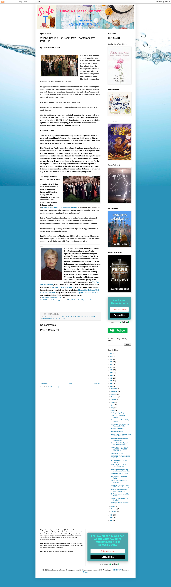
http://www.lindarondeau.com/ (52, 297)
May (112, 408)
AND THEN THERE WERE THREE (119, 416)
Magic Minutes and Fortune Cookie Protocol (119, 439)
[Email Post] (45, 314)
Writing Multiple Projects (118, 413)
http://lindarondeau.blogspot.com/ (79, 300)
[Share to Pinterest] (58, 314)
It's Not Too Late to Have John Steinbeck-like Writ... (120, 425)
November (114, 391)
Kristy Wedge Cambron (51, 317)
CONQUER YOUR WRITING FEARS (120, 457)
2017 (111, 378)
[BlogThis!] (51, 314)
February (114, 509)
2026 (111, 354)
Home (70, 384)
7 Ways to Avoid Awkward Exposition (119, 481)
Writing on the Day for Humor (120, 503)
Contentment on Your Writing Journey (120, 421)
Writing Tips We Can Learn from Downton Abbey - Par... (120, 470)
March (113, 506)
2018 (111, 375)
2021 (111, 367)
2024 (111, 359)
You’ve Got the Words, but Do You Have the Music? (120, 444)
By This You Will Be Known (119, 474)
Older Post (97, 384)
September (114, 397)
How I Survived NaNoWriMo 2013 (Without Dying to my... (120, 486)
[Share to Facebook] (55, 314)
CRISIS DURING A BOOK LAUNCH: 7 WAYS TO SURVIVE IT (119, 449)
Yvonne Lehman (63, 319)
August (113, 400)
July (112, 402)
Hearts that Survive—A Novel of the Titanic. (59, 208)
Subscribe (119, 315)
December (114, 389)
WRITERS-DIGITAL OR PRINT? (119, 461)
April (113, 410)
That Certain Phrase (117, 431)
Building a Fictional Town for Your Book (120, 499)
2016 (111, 381)
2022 (111, 365)
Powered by (113, 322)
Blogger (85, 572)
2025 (111, 356)
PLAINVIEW (117, 570)
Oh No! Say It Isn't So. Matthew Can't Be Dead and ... (120, 466)
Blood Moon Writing (117, 453)
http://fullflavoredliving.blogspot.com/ (52, 300)
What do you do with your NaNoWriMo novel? (119, 490)
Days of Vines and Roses (86, 293)
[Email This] (49, 314)
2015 (111, 384)
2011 (111, 520)
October (113, 394)
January (114, 511)
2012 (111, 518)
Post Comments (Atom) (55, 387)
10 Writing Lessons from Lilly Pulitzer (120, 495)
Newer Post (44, 384)
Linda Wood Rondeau (64, 317)
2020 (111, 370)
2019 (111, 373)
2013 (111, 515)
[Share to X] (53, 314)
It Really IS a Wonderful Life (62, 287)
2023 (111, 362)
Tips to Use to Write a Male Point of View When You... (121, 435)
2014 (111, 386)
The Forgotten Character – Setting (119, 477)
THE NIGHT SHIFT (117, 429)
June (113, 405)
